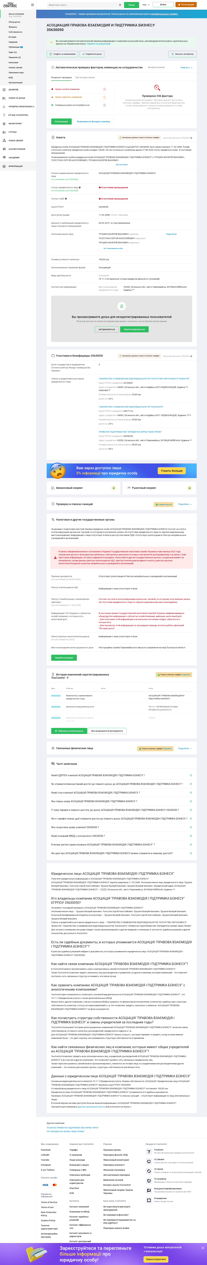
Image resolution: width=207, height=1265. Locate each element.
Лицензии (14, 57)
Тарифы (74, 1150)
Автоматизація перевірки (116, 1175)
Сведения (13, 42)
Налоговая (13, 62)
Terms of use (47, 1207)
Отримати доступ (165, 505)
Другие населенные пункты (91, 1107)
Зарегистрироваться (134, 329)
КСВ (72, 1193)
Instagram (46, 1165)
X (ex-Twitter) (48, 1170)
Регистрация (187, 4)
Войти (163, 4)
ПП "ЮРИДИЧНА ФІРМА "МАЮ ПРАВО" (66, 1131)
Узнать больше (172, 471)
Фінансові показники (114, 1170)
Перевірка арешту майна (116, 1228)
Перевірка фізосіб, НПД (115, 1155)
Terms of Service (49, 1202)
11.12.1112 (56, 707)
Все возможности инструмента (107, 731)
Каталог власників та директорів (81, 1235)
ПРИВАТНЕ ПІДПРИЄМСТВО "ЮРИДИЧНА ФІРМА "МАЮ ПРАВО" (130, 432)
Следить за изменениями (64, 54)
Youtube (45, 1160)
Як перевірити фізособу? (116, 1215)
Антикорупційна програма (49, 1235)
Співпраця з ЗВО (78, 1170)
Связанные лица (16, 72)
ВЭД (11, 77)
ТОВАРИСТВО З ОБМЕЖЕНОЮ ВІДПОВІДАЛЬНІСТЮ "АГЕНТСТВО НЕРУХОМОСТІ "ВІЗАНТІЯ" (144, 378)
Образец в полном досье (70, 731)
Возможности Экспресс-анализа (93, 121)
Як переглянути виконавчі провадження (116, 1208)
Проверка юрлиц (112, 1150)
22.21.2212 (56, 718)
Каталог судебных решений (79, 1218)
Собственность (15, 32)
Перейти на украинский (98, 44)
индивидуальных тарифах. (164, 14)
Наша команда (77, 1160)
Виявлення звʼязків (113, 1180)
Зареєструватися (156, 1259)
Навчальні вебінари (80, 1175)
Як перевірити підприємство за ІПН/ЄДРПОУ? (119, 1221)
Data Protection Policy (48, 1214)
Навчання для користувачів (77, 1181)
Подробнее (171, 234)
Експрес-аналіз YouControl (117, 1185)
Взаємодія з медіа (79, 1165)
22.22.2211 (56, 695)
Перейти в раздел (64, 657)
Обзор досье (14, 22)
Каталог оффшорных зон (80, 1226)
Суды (12, 52)
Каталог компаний (79, 1206)
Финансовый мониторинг (116, 1160)
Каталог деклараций (80, 1241)
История (12, 37)
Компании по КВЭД (79, 1211)
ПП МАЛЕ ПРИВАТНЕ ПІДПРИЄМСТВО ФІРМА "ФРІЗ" (72, 1127)
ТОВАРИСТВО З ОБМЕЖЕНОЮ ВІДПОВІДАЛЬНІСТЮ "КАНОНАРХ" (131, 407)
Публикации (15, 47)
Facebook (45, 1150)
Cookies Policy (48, 1220)
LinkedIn (45, 1155)
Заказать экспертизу (184, 54)
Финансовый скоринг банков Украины (118, 1191)
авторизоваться (107, 329)
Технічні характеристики (49, 1227)
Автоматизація (15, 82)
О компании (76, 1155)
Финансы (13, 27)
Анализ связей (15, 67)
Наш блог (74, 1188)
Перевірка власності (114, 1165)
